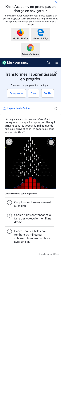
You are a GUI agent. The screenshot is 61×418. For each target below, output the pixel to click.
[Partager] (55, 108)
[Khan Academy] (14, 62)
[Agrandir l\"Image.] (30, 163)
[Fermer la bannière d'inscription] (56, 73)
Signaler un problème (49, 254)
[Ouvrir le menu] (57, 62)
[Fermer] (56, 2)
